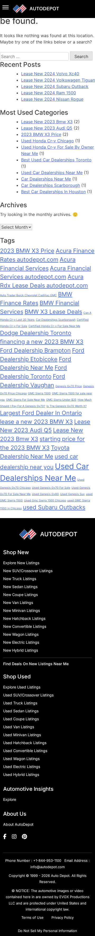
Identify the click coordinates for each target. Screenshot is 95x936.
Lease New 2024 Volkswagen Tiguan (58, 80)
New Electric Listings (21, 642)
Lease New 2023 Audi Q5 (46, 128)
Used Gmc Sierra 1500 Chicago (45, 500)
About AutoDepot (18, 824)
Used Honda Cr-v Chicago (47, 140)
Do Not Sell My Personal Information (47, 931)
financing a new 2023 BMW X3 (41, 341)
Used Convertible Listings (25, 750)
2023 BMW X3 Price (41, 134)
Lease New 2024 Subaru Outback (54, 86)
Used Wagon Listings (21, 758)
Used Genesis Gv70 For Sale (51, 487)
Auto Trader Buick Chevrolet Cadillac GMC (28, 295)
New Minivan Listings (21, 610)
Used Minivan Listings (22, 734)
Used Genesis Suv (72, 494)
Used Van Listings (18, 727)
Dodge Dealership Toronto (35, 332)
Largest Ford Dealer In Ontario (41, 412)
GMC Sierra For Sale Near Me (25, 399)
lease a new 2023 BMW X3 (36, 421)
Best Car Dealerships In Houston (53, 191)
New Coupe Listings (20, 594)
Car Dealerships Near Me (46, 179)
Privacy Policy (62, 917)
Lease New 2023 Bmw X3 (47, 121)
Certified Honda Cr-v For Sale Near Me (54, 326)
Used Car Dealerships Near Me (52, 172)
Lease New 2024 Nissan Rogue (52, 99)
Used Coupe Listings (21, 719)
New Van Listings (18, 602)
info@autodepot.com (47, 867)
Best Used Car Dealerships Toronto (56, 159)
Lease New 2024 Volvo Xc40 (50, 73)
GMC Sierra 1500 (39, 393)
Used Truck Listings (20, 703)
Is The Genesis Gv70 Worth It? (66, 406)
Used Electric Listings (21, 766)
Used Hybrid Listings (21, 774)
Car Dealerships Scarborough (50, 185)
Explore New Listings (21, 562)
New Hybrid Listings (20, 650)
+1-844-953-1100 (47, 860)
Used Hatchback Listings (24, 742)
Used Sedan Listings (21, 711)
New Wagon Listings (21, 634)
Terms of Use (32, 917)
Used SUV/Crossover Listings (28, 695)
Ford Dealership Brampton (35, 350)
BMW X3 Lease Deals (53, 311)
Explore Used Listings (21, 687)
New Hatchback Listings (24, 618)
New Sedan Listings (20, 586)
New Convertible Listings (24, 626)
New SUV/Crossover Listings (28, 570)
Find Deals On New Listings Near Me (36, 663)
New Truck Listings (19, 578)
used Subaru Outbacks (54, 507)
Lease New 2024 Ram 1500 (48, 92)
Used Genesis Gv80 (45, 494)
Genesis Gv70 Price (68, 386)
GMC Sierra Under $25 (61, 399)
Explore (9, 799)
